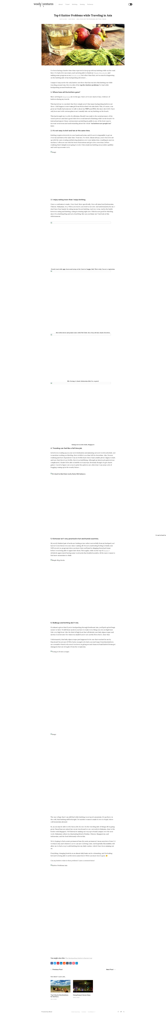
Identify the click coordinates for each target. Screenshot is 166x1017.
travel (104, 19)
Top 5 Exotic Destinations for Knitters (59, 995)
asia (78, 19)
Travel (67, 4)
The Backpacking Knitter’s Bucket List (78, 958)
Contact (84, 1012)
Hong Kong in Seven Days (82, 995)
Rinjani (105, 551)
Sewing (82, 4)
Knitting (74, 4)
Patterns (90, 4)
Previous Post (57, 969)
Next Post (110, 969)
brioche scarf (76, 75)
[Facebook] (118, 1012)
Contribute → (91, 1012)
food (81, 19)
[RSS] (124, 1012)
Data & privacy (76, 1012)
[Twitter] (121, 1012)
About (61, 4)
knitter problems (89, 19)
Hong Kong (66, 97)
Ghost (50, 1012)
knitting (98, 19)
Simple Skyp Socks (100, 73)
